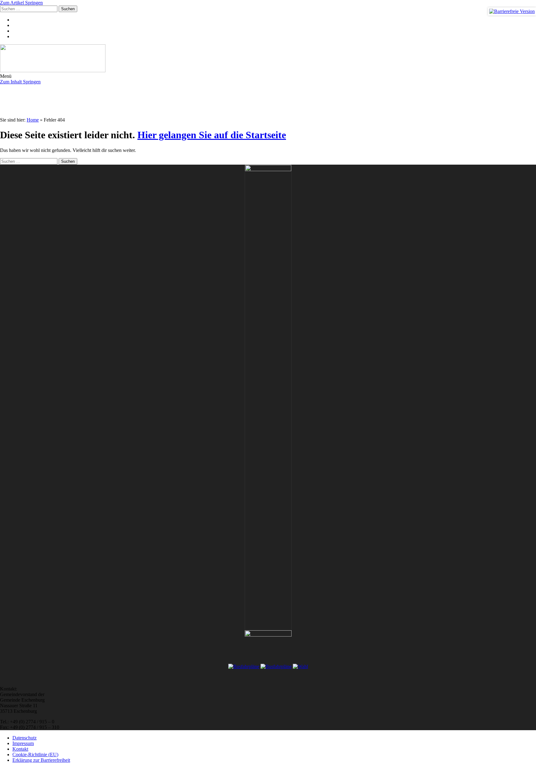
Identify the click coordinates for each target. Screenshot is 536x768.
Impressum (23, 743)
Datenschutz (24, 737)
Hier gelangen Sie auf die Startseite (211, 134)
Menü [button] (5, 76)
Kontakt (20, 749)
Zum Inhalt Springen (20, 81)
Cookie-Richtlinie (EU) (35, 754)
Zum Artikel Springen (21, 2)
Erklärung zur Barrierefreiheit (41, 760)
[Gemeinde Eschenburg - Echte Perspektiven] (268, 58)
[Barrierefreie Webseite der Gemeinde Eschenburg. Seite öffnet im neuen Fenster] (512, 11)
